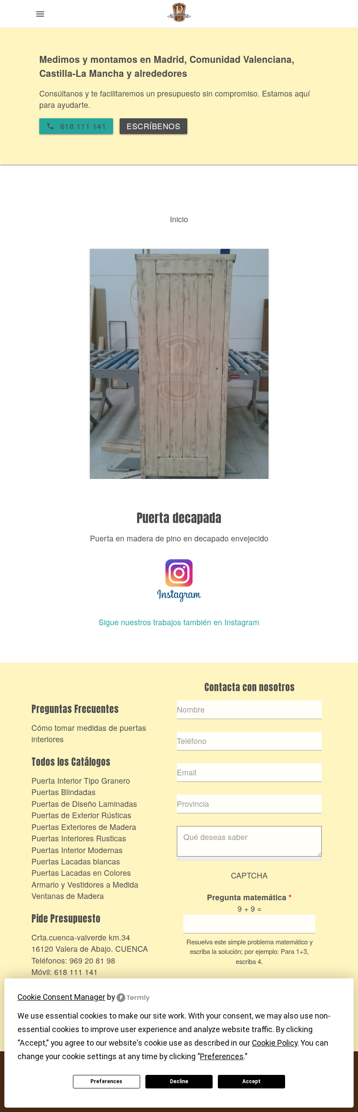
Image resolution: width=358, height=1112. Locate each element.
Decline (179, 1081)
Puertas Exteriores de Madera (83, 826)
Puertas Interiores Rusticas (78, 838)
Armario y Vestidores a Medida (84, 884)
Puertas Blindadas (63, 791)
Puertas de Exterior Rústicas (81, 814)
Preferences (106, 1081)
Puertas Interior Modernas (77, 849)
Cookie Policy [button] (274, 1043)
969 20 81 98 (92, 960)
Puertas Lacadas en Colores (81, 872)
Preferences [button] (222, 1056)
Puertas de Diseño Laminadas (84, 803)
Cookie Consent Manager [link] (61, 997)
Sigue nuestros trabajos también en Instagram (179, 621)
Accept (251, 1081)
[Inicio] (179, 15)
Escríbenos (153, 125)
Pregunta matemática (249, 897)
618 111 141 (76, 971)
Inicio (179, 218)
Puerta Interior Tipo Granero (80, 780)
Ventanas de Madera (67, 895)
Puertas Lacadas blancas (75, 861)
